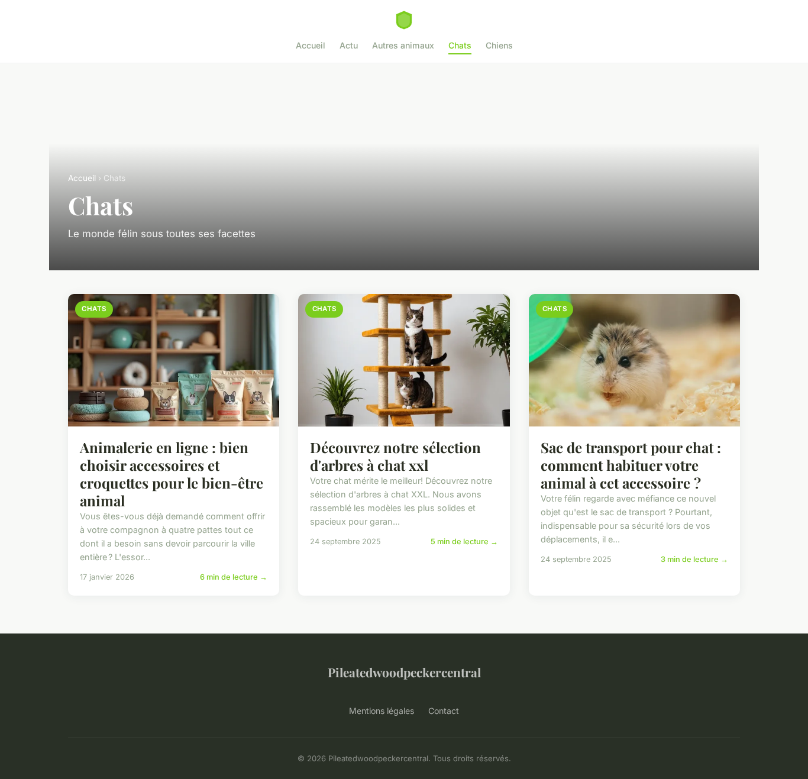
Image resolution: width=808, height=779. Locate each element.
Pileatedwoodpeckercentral (404, 672)
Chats (459, 45)
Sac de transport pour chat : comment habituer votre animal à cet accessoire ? (631, 465)
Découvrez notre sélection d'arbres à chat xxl (395, 456)
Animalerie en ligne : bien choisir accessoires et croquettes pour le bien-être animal (171, 474)
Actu (349, 45)
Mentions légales (381, 711)
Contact (443, 711)
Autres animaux (403, 45)
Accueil (310, 45)
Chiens (499, 45)
